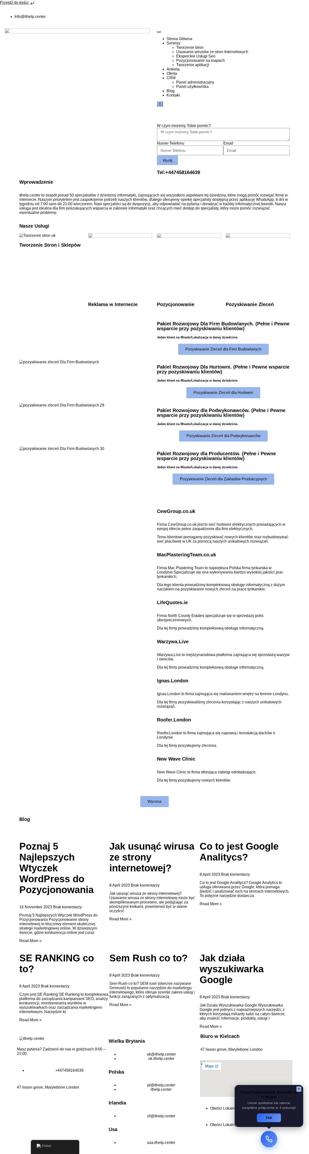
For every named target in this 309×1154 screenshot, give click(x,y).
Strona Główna (179, 39)
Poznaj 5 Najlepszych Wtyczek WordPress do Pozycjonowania (56, 868)
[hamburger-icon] (159, 32)
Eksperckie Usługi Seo (195, 56)
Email (228, 143)
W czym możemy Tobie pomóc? (184, 126)
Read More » (30, 941)
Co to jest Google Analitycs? (239, 851)
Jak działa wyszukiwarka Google (232, 969)
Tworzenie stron (190, 47)
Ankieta (173, 69)
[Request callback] (269, 1139)
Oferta (172, 73)
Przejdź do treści (14, 2)
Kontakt (173, 95)
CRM (171, 78)
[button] (85, 316)
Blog (171, 91)
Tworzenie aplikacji (192, 65)
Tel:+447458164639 (178, 172)
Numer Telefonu (170, 143)
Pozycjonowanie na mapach (200, 60)
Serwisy (173, 43)
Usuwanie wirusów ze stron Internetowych (212, 52)
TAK (269, 1118)
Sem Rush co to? (148, 958)
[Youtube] (163, 17)
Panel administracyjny (195, 82)
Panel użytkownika (192, 86)
